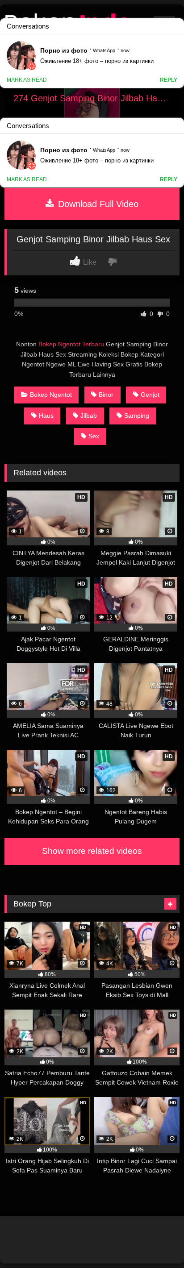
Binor (106, 394)
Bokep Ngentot (51, 394)
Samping (136, 415)
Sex (93, 436)
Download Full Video (96, 204)
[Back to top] (156, 1241)
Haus (46, 415)
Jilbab (88, 415)
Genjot (150, 394)
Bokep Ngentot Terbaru (71, 344)
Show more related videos (92, 851)
